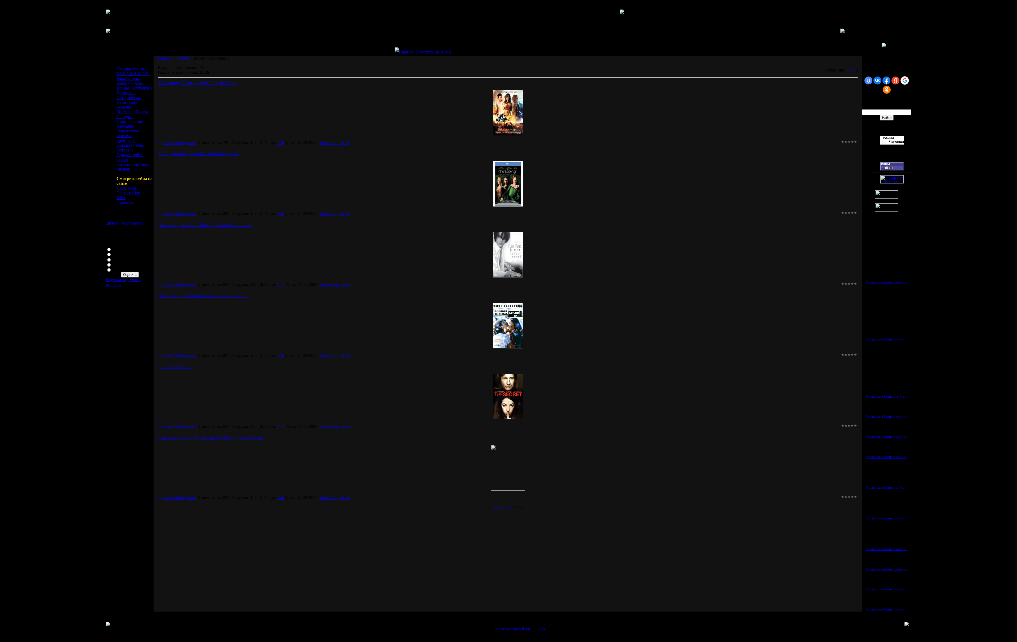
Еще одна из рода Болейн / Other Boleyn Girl (198, 153)
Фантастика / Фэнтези (128, 133)
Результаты (116, 279)
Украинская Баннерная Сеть (886, 282)
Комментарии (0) (334, 142)
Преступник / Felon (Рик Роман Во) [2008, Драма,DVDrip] (211, 437)
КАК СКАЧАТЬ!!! (133, 73)
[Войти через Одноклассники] (887, 90)
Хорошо (120, 254)
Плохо (118, 264)
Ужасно (119, 269)
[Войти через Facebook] (886, 80)
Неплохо (120, 259)
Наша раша (127, 188)
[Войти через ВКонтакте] (877, 80)
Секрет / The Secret (176, 366)
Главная (406, 52)
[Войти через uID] (868, 80)
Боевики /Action (131, 83)
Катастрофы (128, 102)
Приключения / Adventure (130, 123)
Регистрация (427, 52)
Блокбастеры (128, 78)
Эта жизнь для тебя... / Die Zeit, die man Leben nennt (205, 224)
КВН (121, 197)
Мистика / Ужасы (132, 112)
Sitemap (123, 169)
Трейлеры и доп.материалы (130, 142)
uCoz (541, 629)
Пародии (125, 116)
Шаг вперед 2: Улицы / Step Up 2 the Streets (197, 82)
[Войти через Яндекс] (895, 80)
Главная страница (133, 69)
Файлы (182, 58)
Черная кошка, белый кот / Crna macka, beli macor (203, 295)
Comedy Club (128, 193)
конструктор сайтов (512, 629)
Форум (123, 150)
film (280, 142)
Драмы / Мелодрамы (135, 88)
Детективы (126, 93)
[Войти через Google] (904, 80)
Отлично (121, 249)
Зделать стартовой (133, 164)
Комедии (125, 107)
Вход (446, 52)
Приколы (125, 202)
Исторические (129, 97)
